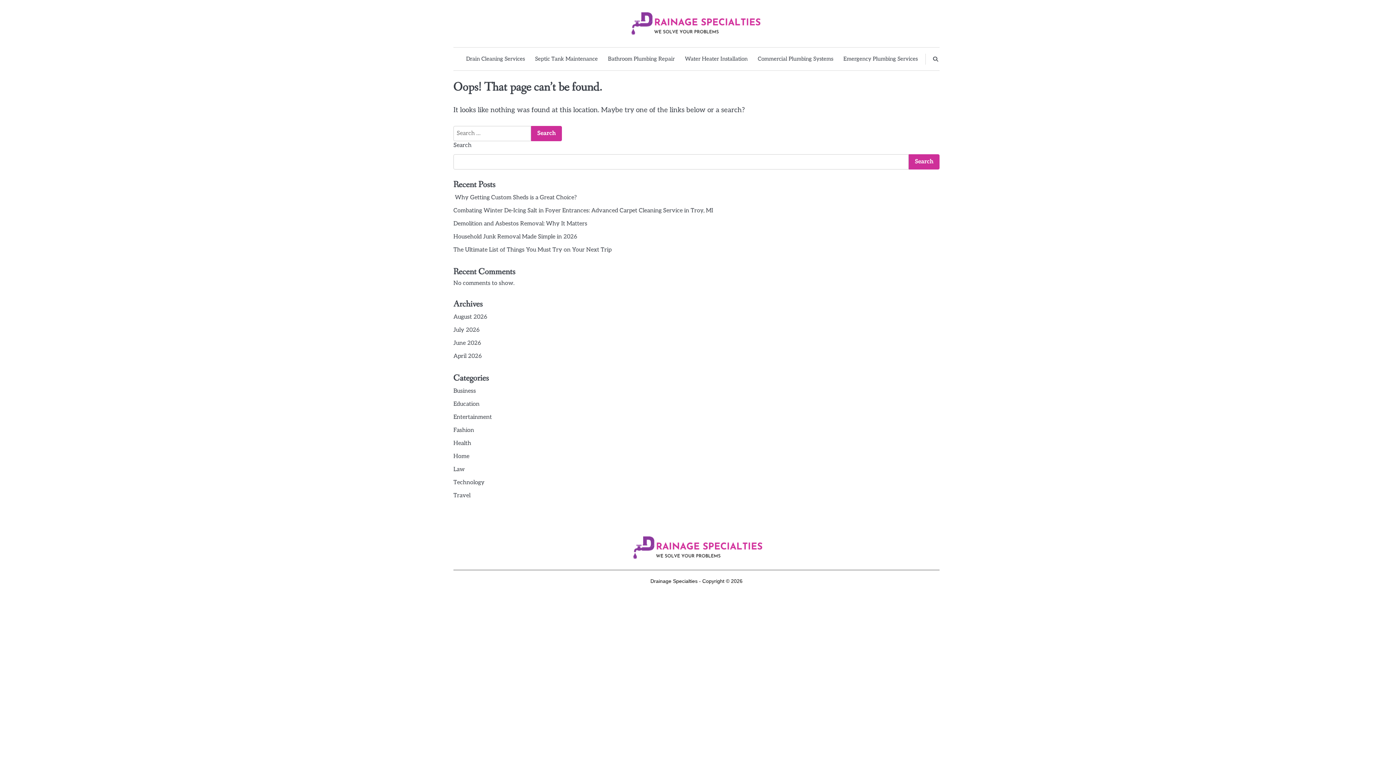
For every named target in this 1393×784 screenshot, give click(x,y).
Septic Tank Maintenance (566, 59)
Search (462, 145)
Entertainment (472, 417)
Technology (469, 482)
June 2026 (467, 343)
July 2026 (466, 330)
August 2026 (470, 317)
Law (459, 469)
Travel (462, 495)
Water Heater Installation (716, 59)
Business (464, 391)
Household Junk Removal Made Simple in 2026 (515, 236)
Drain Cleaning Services (495, 59)
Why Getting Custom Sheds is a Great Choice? (515, 197)
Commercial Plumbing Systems (795, 59)
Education (466, 404)
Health (462, 443)
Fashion (463, 430)
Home (461, 456)
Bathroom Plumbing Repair (641, 59)
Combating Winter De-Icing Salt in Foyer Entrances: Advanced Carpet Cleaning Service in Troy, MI (583, 210)
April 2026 (467, 356)
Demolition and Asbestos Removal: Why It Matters (520, 223)
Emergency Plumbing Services (880, 59)
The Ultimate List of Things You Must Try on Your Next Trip (532, 249)
